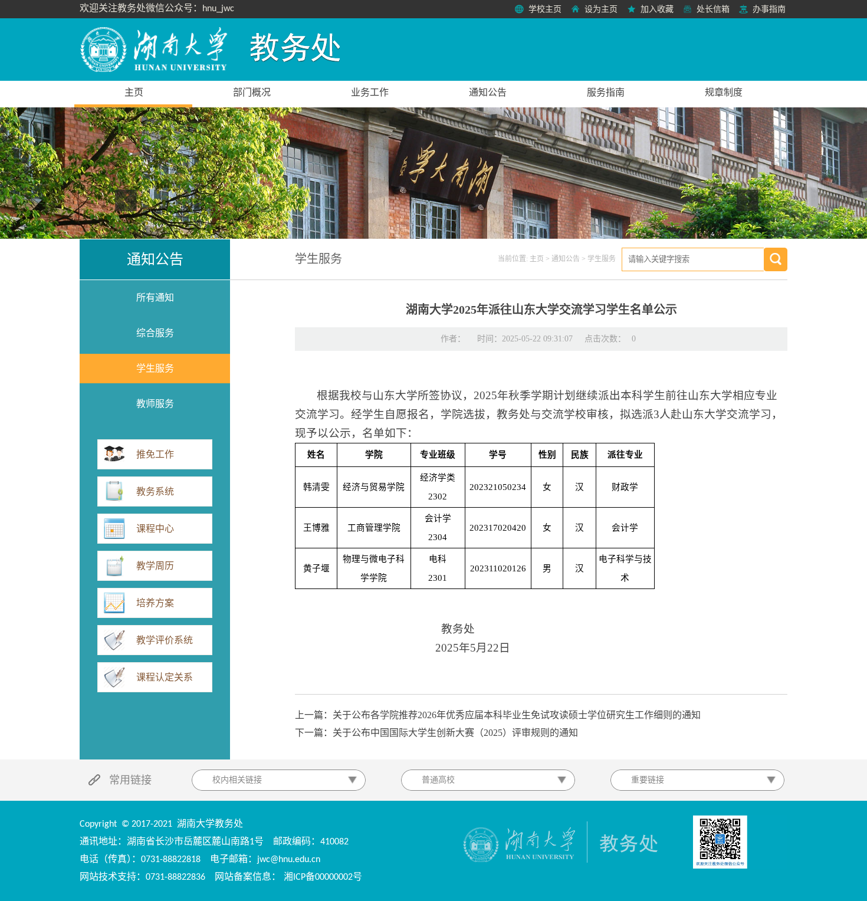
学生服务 (155, 368)
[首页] (155, 49)
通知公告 (488, 92)
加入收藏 (657, 9)
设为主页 (601, 9)
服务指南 (606, 92)
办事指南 (769, 9)
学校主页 (544, 9)
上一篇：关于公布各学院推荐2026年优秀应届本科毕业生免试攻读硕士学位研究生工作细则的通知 (498, 715)
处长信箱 (713, 9)
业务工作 (370, 92)
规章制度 (724, 92)
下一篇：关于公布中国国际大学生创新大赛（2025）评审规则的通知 (436, 733)
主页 (133, 92)
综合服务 (155, 333)
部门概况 (252, 92)
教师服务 (155, 404)
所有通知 (155, 297)
